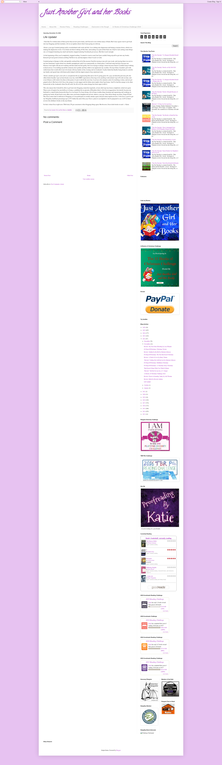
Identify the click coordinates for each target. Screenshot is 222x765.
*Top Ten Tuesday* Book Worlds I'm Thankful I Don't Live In (165, 151)
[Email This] (77, 110)
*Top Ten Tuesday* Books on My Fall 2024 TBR (164, 68)
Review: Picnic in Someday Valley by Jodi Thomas (158, 376)
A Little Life (149, 576)
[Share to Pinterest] (85, 110)
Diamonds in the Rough (100, 27)
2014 (144, 411)
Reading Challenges (80, 27)
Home (44, 27)
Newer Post (47, 175)
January (146, 388)
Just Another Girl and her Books (86, 12)
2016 (144, 406)
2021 (144, 391)
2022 (144, 339)
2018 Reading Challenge (155, 620)
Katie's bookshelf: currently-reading (158, 538)
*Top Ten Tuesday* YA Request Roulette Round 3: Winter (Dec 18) (165, 80)
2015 (144, 408)
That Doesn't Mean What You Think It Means (156, 368)
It (146, 550)
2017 (144, 403)
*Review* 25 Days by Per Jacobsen (161, 104)
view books (165, 611)
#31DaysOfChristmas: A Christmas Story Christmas (158, 365)
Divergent (149, 558)
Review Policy (65, 27)
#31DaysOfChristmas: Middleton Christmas (156, 363)
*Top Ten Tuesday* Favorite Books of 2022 (164, 139)
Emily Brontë (151, 569)
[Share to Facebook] (83, 110)
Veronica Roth (151, 560)
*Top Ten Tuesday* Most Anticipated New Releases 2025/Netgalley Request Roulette (163, 128)
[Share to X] (81, 110)
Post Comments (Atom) (57, 184)
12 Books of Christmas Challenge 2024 (126, 27)
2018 (144, 400)
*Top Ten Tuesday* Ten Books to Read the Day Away (165, 116)
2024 (144, 333)
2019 (144, 397)
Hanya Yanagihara (152, 578)
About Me (52, 27)
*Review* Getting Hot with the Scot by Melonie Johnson (159, 360)
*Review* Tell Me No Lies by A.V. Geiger (156, 371)
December (147, 341)
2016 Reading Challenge (155, 641)
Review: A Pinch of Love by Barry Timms (155, 357)
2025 (144, 330)
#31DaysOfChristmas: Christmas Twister (155, 349)
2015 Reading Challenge (155, 662)
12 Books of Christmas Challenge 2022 (155, 373)
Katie (149, 602)
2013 (144, 414)
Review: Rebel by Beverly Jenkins (153, 379)
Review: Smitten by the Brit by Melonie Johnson (157, 352)
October (146, 385)
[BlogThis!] (79, 110)
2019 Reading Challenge (155, 599)
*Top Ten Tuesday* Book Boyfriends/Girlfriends (165, 163)
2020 (144, 394)
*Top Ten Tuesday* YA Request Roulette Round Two (165, 56)
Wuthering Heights (151, 567)
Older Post (130, 175)
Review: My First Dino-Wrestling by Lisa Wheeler (158, 346)
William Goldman (152, 543)
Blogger (118, 750)
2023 (144, 336)
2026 (144, 327)
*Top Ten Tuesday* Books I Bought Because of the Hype (165, 92)
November (147, 344)
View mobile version (88, 179)
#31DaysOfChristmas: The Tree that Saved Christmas (158, 354)
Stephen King (151, 551)
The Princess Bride (151, 541)
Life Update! (147, 382)
